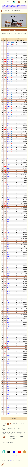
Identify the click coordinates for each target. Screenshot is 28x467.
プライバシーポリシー (14, 455)
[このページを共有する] (2, 464)
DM (11, 460)
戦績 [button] (23, 40)
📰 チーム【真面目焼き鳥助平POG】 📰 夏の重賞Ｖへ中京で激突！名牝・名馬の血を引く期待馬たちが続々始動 (14, 6)
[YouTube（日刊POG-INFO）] (19, 451)
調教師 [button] (8, 40)
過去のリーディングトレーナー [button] (14, 30)
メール (15, 460)
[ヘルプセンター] (24, 451)
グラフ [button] (12, 40)
